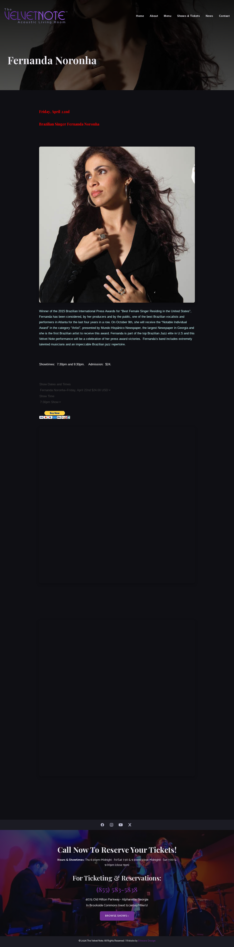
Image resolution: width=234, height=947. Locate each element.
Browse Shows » (117, 916)
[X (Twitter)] (131, 825)
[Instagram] (112, 825)
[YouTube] (121, 825)
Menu (167, 15)
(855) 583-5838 (117, 889)
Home (140, 15)
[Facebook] (103, 825)
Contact (224, 15)
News (209, 15)
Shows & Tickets (188, 15)
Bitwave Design (147, 941)
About (154, 15)
